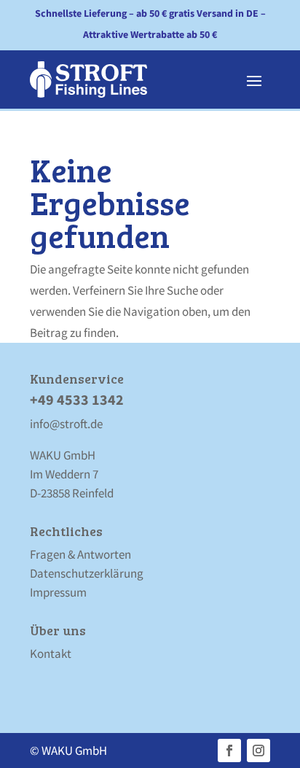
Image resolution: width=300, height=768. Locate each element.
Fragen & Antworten (80, 554)
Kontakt (50, 653)
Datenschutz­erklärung (86, 573)
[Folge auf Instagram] (258, 750)
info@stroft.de (66, 424)
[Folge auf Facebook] (229, 750)
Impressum (58, 592)
